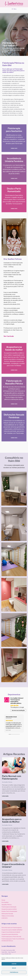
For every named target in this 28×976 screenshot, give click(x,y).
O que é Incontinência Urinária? (13, 865)
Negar (14, 968)
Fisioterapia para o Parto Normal (11, 936)
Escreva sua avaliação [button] (18, 710)
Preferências (14, 972)
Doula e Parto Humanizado (9, 911)
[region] (14, 34)
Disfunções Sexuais (7, 913)
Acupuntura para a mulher (9, 909)
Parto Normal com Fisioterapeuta (11, 777)
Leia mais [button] (8, 730)
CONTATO (5, 918)
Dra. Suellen (5, 902)
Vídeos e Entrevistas (8, 916)
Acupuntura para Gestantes (10, 934)
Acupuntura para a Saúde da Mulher (11, 820)
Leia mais (5, 796)
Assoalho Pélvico (7, 904)
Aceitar (14, 964)
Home (3, 900)
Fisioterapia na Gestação (9, 907)
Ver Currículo (9, 336)
